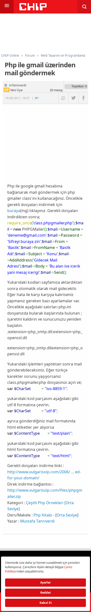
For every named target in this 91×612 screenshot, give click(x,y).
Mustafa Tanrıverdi (37, 521)
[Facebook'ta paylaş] (83, 97)
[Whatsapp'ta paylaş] (63, 97)
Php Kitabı (42, 515)
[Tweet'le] (73, 97)
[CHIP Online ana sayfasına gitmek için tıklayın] (33, 9)
